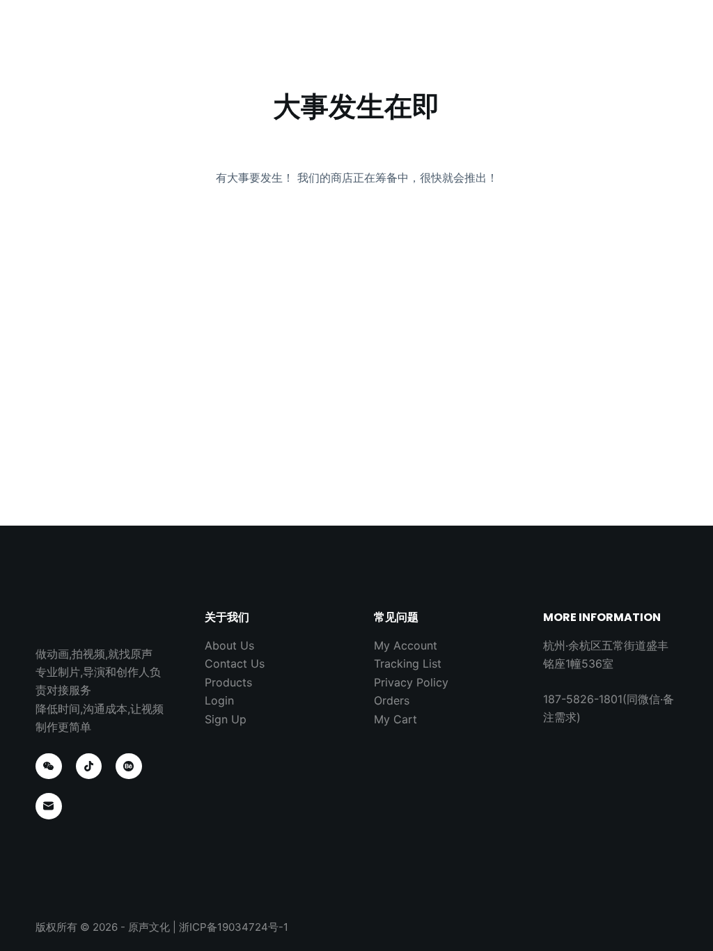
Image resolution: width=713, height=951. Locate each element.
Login (219, 700)
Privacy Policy (411, 682)
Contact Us (492, 41)
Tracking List (407, 663)
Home (205, 41)
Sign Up (225, 719)
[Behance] (129, 766)
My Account (405, 645)
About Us (350, 41)
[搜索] (627, 42)
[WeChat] (49, 766)
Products (228, 682)
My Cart (395, 719)
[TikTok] (89, 766)
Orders (391, 700)
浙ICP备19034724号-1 (233, 927)
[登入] (658, 42)
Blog (418, 41)
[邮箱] (49, 806)
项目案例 (274, 41)
